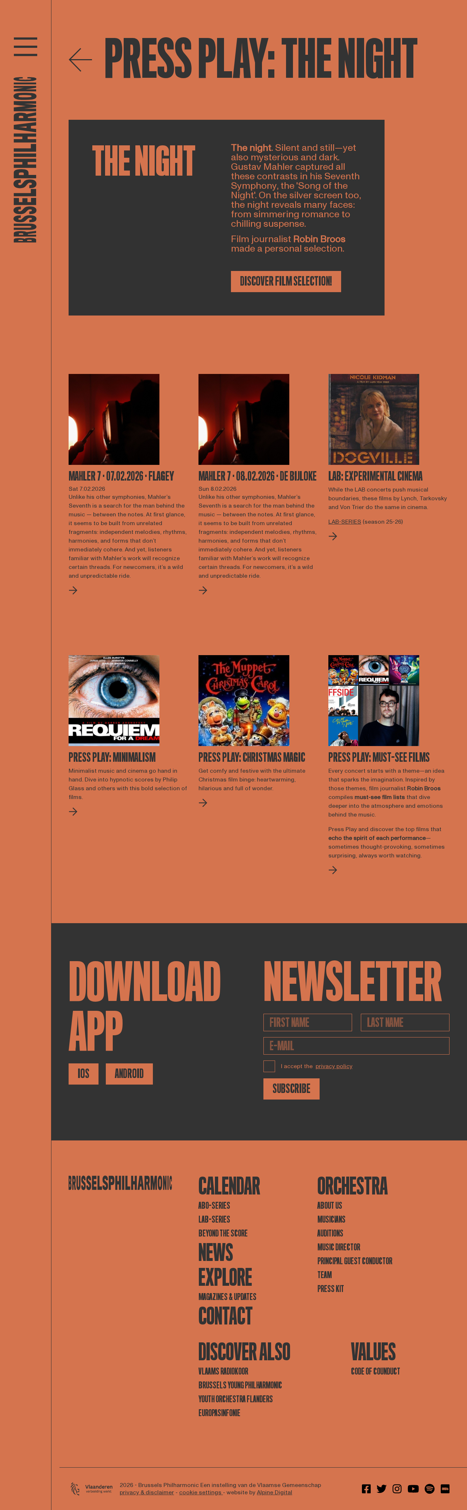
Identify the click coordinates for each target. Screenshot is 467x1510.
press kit (330, 1289)
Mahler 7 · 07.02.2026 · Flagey (121, 476)
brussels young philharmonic (240, 1385)
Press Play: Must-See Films (379, 758)
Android (129, 1074)
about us (329, 1205)
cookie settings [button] (201, 1492)
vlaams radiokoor (223, 1371)
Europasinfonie (219, 1413)
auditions (330, 1233)
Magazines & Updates (227, 1297)
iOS (83, 1074)
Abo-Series (214, 1205)
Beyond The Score (223, 1233)
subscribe (291, 1089)
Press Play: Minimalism (112, 758)
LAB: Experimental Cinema (375, 476)
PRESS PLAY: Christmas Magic (251, 758)
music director (338, 1247)
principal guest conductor (354, 1261)
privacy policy (334, 1066)
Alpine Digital (274, 1492)
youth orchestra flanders (235, 1399)
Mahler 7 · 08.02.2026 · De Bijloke (257, 476)
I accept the (316, 1066)
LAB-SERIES (214, 1219)
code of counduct (375, 1371)
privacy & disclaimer (147, 1492)
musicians (331, 1219)
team (324, 1275)
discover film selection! (286, 281)
